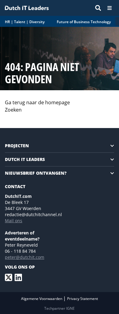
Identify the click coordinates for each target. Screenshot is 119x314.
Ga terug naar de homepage (37, 102)
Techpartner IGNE (59, 308)
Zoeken (13, 109)
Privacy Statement (82, 298)
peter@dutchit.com (24, 257)
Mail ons (13, 220)
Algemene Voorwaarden (42, 298)
